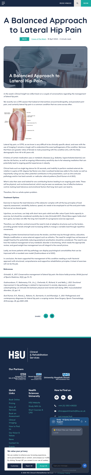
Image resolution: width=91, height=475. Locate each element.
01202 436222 (65, 3)
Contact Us (14, 442)
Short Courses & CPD (36, 411)
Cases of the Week (38, 39)
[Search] (77, 3)
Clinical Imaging (12, 421)
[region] (28, 459)
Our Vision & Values (14, 434)
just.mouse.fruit (65, 416)
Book (86, 3)
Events (12, 446)
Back (24, 39)
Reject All (29, 466)
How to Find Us (14, 427)
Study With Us (35, 406)
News (11, 439)
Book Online (14, 399)
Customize (14, 466)
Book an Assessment (14, 414)
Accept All (43, 466)
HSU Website (34, 402)
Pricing (12, 403)
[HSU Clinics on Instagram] (70, 397)
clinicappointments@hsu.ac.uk (71, 410)
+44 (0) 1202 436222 (67, 405)
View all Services (12, 408)
